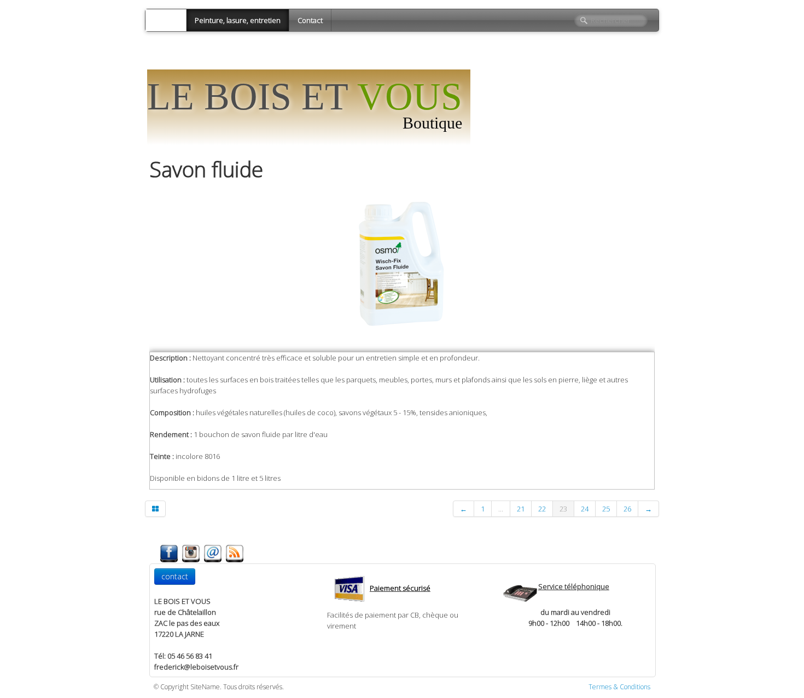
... (500, 509)
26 (627, 509)
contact (174, 576)
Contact (310, 20)
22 (542, 509)
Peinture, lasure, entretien (238, 20)
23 (563, 509)
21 (521, 509)
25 (606, 509)
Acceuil (166, 20)
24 (585, 509)
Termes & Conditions (619, 686)
